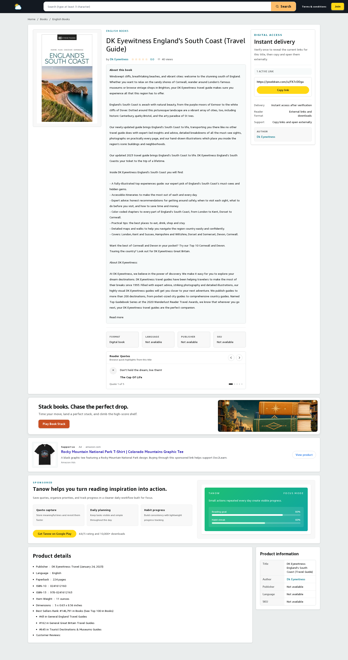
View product (304, 455)
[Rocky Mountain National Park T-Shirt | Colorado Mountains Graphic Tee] (45, 455)
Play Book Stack (54, 424)
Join (338, 6)
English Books (61, 19)
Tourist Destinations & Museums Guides (76, 629)
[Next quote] (239, 357)
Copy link (283, 90)
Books (44, 19)
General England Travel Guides (67, 616)
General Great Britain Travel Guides (72, 623)
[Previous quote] (231, 357)
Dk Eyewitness (119, 59)
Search (286, 6)
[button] (116, 317)
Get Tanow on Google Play (54, 534)
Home (31, 19)
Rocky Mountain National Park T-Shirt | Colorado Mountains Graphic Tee (122, 451)
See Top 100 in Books (99, 610)
